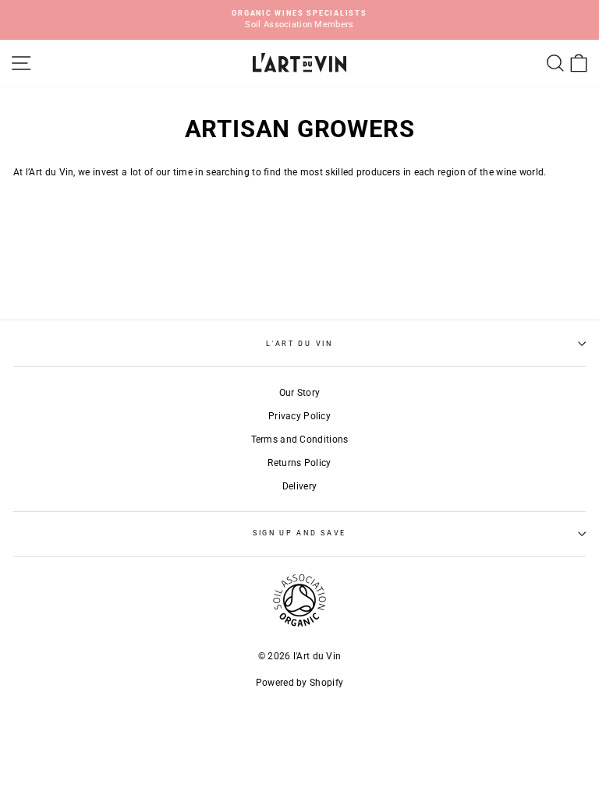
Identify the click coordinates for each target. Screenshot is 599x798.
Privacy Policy (299, 416)
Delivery (299, 486)
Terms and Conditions (300, 439)
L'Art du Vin (299, 344)
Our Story (300, 392)
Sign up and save (299, 533)
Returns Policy (299, 462)
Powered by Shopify (299, 682)
